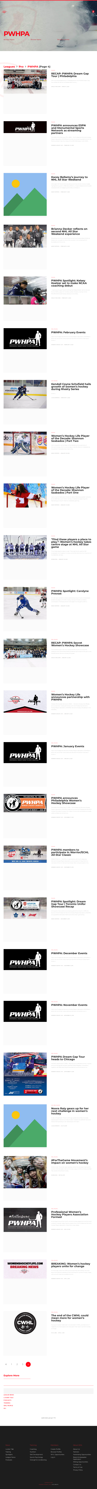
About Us (76, 1449)
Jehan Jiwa (54, 559)
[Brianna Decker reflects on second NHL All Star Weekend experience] (25, 236)
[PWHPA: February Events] (25, 338)
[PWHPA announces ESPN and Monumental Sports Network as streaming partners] (25, 127)
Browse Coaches (63, 39)
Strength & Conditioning (38, 1460)
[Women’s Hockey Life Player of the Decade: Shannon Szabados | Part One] (25, 495)
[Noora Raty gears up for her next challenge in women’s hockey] (25, 1125)
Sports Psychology (36, 1457)
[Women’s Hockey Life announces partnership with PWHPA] (25, 701)
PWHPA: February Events (68, 332)
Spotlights (9, 1454)
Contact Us (77, 1464)
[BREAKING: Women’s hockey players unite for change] (25, 1269)
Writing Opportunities (80, 1462)
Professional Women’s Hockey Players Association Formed (69, 1214)
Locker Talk (8, 1397)
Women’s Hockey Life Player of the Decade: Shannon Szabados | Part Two (70, 438)
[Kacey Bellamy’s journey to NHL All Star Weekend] (25, 194)
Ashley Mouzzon (55, 86)
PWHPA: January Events (67, 746)
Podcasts (7, 1400)
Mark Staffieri (55, 192)
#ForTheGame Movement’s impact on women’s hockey (69, 1161)
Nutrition (33, 1452)
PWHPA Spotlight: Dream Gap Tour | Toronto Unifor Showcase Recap (68, 904)
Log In (53, 1457)
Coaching (33, 1449)
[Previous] (6, 1364)
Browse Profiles (56, 1452)
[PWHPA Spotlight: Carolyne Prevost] (25, 603)
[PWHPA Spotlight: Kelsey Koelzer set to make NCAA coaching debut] (25, 290)
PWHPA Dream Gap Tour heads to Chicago (68, 1058)
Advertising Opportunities (82, 1454)
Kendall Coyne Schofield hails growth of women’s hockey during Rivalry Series (71, 386)
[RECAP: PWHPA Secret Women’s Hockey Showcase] (25, 653)
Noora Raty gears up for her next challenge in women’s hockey (70, 1111)
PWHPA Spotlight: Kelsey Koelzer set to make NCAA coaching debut (69, 283)
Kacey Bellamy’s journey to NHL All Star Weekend (69, 178)
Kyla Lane (54, 1332)
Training (7, 1403)
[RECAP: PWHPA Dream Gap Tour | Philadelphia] (25, 81)
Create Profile (55, 1449)
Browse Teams (36, 39)
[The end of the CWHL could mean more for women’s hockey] (25, 1323)
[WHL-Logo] (4, 11)
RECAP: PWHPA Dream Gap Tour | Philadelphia (70, 75)
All (5, 1408)
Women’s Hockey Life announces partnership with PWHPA (70, 697)
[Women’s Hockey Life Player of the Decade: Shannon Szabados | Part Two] (25, 443)
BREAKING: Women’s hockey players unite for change (70, 1265)
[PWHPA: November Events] (25, 1011)
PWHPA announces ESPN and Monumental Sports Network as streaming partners (68, 129)
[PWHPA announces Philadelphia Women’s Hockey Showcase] (25, 803)
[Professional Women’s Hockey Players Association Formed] (25, 1220)
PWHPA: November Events (69, 1005)
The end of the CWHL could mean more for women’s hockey (69, 1318)
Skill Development (36, 1454)
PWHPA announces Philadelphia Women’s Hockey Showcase (66, 800)
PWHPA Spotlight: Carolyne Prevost (70, 592)
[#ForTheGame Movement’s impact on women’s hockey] (25, 1172)
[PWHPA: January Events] (25, 752)
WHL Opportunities (57, 1454)
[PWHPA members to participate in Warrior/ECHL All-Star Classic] (25, 854)
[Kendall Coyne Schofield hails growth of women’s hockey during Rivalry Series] (25, 394)
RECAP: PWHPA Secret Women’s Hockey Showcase (70, 644)
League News (9, 1395)
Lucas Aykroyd (55, 397)
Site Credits (55, 1484)
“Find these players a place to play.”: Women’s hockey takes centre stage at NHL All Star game (71, 543)
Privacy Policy (78, 1470)
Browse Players (9, 39)
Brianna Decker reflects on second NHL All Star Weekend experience (69, 231)
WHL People (8, 1405)
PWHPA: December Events (69, 953)
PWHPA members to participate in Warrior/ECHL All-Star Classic (70, 852)
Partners (76, 1452)
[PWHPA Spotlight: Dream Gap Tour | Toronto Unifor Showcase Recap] (25, 908)
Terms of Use (77, 1467)
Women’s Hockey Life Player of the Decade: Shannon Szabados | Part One (70, 490)
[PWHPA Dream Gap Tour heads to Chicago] (25, 1074)
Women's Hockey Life (57, 145)
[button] (87, 12)
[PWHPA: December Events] (25, 959)
